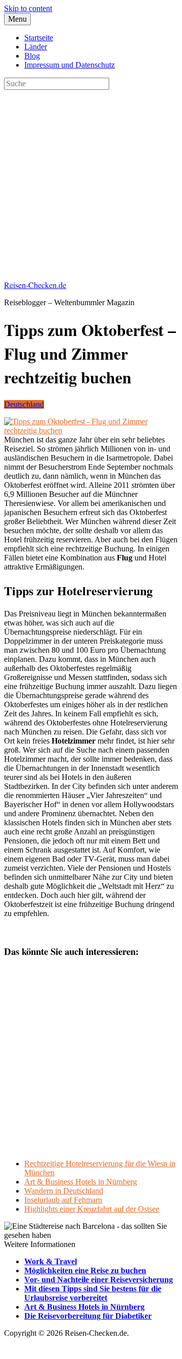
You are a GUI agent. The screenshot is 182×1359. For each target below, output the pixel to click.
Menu (17, 19)
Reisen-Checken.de (35, 284)
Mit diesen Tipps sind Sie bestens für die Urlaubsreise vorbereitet (92, 1293)
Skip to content (28, 8)
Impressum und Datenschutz (69, 65)
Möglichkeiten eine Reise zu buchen (85, 1270)
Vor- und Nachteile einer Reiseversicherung (98, 1279)
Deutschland (24, 404)
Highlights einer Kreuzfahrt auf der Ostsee (91, 1209)
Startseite (38, 37)
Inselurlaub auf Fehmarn (63, 1200)
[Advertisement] (91, 180)
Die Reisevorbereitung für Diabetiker (88, 1316)
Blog (32, 55)
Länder (35, 46)
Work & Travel (50, 1261)
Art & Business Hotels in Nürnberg (80, 1181)
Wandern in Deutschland (63, 1190)
